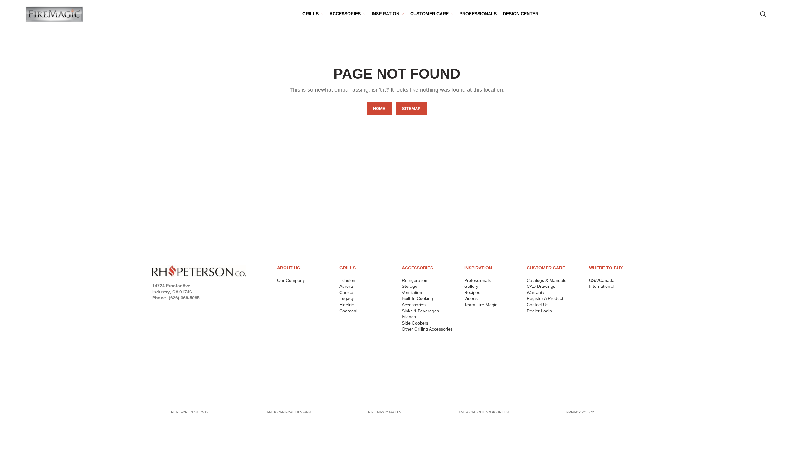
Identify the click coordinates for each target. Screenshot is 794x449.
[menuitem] (347, 14)
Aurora (346, 286)
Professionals (477, 280)
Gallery (471, 286)
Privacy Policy (170, 354)
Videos (471, 298)
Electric (346, 304)
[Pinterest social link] (191, 306)
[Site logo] (54, 13)
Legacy (346, 298)
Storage (409, 286)
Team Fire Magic (480, 304)
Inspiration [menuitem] (385, 13)
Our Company (291, 280)
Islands (409, 316)
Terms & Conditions (176, 370)
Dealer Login (539, 310)
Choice (346, 292)
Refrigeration (414, 280)
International (601, 286)
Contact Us (537, 304)
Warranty (535, 292)
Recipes (472, 292)
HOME (379, 108)
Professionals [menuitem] (478, 13)
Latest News (167, 386)
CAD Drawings (541, 286)
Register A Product (545, 298)
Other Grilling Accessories (427, 328)
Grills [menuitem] (310, 13)
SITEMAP (411, 108)
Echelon (347, 280)
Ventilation (412, 292)
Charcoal (348, 310)
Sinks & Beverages (420, 310)
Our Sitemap (167, 394)
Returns (162, 362)
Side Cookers (415, 323)
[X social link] (164, 306)
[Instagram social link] (173, 306)
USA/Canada (602, 280)
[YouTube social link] (182, 306)
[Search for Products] (763, 14)
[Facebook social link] (156, 306)
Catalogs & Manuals (546, 280)
